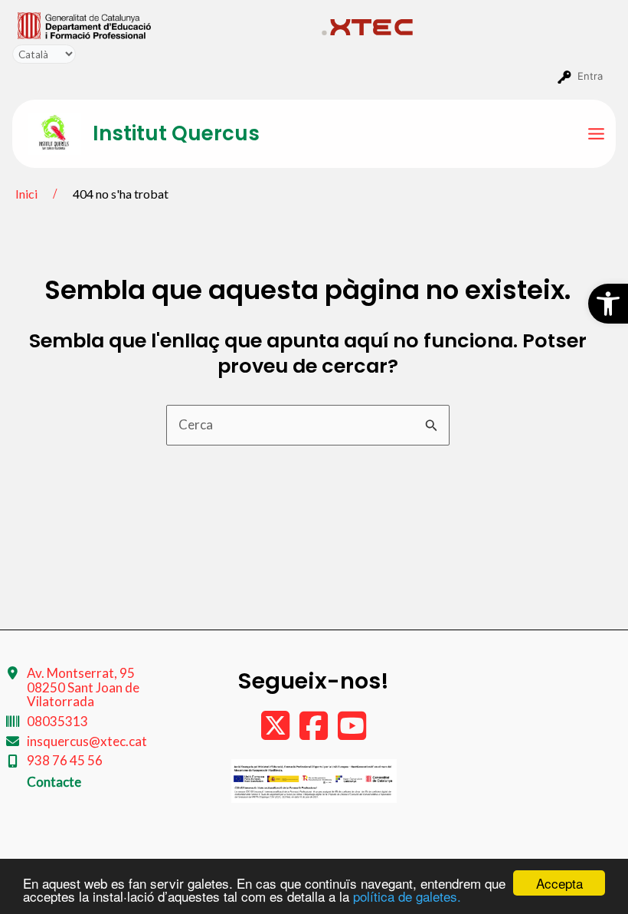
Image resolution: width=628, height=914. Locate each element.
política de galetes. (407, 896)
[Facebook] (315, 733)
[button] (608, 304)
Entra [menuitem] (590, 76)
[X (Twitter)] (276, 733)
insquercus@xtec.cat (87, 741)
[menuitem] (163, 24)
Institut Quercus (176, 133)
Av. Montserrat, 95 (83, 687)
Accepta (559, 883)
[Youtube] (352, 733)
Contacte (54, 782)
